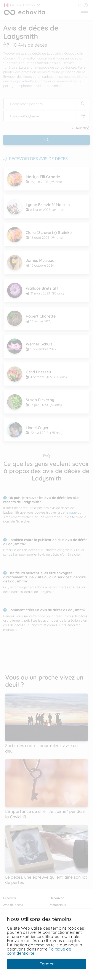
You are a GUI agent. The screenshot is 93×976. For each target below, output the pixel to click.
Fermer (47, 963)
